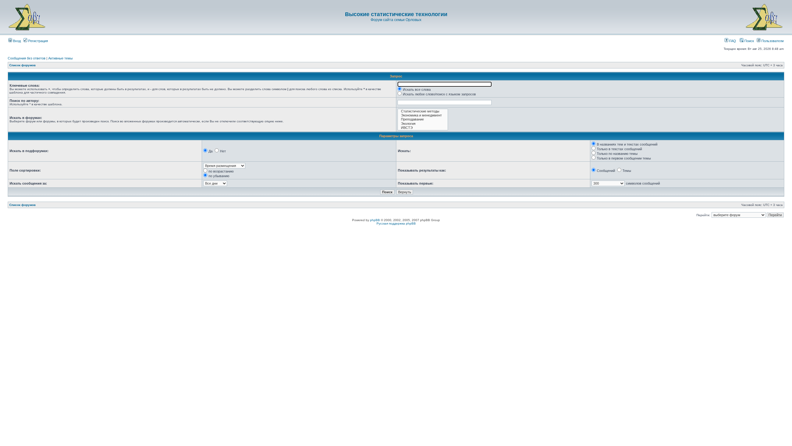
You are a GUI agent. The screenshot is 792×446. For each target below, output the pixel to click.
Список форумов (22, 65)
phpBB (375, 220)
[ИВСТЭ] (422, 128)
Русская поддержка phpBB (396, 223)
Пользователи (772, 41)
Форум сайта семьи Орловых (396, 20)
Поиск (748, 41)
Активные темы (60, 58)
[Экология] (422, 124)
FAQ (732, 41)
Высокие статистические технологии (396, 14)
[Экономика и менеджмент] (422, 115)
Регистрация (37, 41)
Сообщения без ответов (26, 58)
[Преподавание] (422, 119)
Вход (16, 41)
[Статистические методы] (422, 111)
